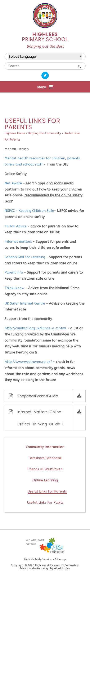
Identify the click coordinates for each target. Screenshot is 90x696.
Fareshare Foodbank (45, 458)
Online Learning (45, 480)
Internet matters (18, 242)
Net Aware (13, 183)
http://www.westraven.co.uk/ (28, 362)
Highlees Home (15, 133)
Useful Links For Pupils (45, 502)
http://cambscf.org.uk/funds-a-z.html (35, 328)
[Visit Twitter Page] (45, 75)
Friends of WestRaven (45, 469)
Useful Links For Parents (47, 491)
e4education (62, 568)
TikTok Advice (16, 226)
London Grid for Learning (25, 257)
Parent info (14, 272)
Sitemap (60, 559)
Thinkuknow (14, 288)
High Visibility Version (38, 559)
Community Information (45, 447)
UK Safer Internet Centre (25, 303)
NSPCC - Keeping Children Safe (29, 211)
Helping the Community (44, 133)
